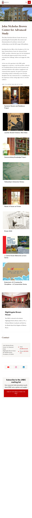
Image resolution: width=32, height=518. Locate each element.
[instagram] (16, 367)
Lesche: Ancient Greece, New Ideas (15, 132)
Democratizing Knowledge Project (15, 157)
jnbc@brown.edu (24, 348)
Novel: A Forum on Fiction (12, 206)
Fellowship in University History (14, 182)
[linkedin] (23, 367)
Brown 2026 (8, 231)
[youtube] (8, 367)
